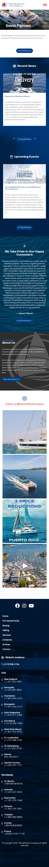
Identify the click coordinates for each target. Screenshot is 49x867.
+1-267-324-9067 (13, 681)
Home (5, 616)
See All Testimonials (24, 50)
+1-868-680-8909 (13, 817)
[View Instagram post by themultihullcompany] (44, 451)
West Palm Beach (12, 729)
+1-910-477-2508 (13, 715)
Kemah (7, 754)
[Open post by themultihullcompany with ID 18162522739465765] (25, 432)
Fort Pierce (9, 721)
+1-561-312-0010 (13, 731)
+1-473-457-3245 (13, 792)
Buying (6, 625)
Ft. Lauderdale (11, 737)
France (7, 831)
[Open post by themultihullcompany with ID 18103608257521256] (25, 566)
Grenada (8, 789)
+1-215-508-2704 (13, 740)
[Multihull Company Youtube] (31, 605)
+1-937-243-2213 (13, 706)
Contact (6, 649)
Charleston (9, 696)
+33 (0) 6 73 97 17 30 (14, 833)
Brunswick (9, 704)
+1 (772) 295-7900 (13, 723)
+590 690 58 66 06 (13, 783)
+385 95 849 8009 (13, 825)
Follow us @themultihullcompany (24, 404)
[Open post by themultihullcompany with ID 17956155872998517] (25, 521)
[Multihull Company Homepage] (13, 5)
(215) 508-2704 (11, 664)
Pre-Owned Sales (11, 620)
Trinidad (8, 814)
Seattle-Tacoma (12, 762)
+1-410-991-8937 (13, 690)
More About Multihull (11, 379)
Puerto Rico (10, 798)
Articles (6, 644)
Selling (6, 630)
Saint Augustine (12, 712)
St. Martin (9, 781)
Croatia (8, 823)
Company (7, 639)
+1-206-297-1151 (13, 765)
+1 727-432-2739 (13, 748)
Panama (8, 806)
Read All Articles (25, 139)
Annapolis (9, 687)
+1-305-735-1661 (13, 808)
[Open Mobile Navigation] (45, 5)
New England (10, 679)
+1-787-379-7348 (13, 800)
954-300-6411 (11, 756)
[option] (24, 99)
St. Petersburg (11, 746)
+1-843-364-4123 (13, 698)
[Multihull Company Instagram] (24, 605)
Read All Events (25, 227)
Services (7, 635)
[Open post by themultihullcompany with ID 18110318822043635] (25, 476)
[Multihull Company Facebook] (17, 605)
